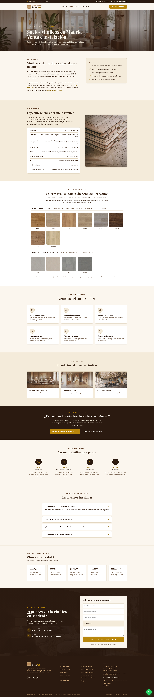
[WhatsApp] (149, 692)
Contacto (85, 6)
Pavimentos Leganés (87, 672)
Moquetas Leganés (87, 666)
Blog (82, 681)
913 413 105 (32, 1)
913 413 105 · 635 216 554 (111, 678)
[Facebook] (33, 677)
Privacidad (117, 694)
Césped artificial (64, 681)
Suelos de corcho (65, 678)
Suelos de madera (65, 675)
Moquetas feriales (86, 675)
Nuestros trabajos (43, 694)
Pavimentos (38, 26)
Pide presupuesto (118, 6)
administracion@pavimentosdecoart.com (115, 681)
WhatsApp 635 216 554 (93, 431)
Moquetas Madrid (65, 666)
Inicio (64, 6)
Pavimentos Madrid (87, 669)
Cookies (124, 694)
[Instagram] (28, 677)
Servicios (73, 6)
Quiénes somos (31, 694)
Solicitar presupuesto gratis (103, 639)
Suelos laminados (65, 669)
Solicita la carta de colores (64, 431)
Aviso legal (109, 694)
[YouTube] (37, 677)
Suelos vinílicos (64, 672)
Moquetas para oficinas (88, 678)
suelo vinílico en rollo (54, 90)
